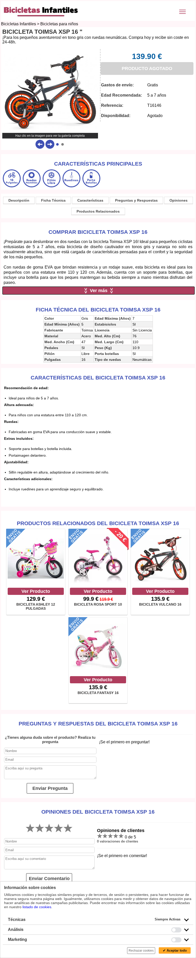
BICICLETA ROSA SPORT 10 (98, 604)
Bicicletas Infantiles (18, 24)
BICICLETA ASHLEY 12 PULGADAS (35, 606)
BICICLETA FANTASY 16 (98, 693)
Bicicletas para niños (59, 24)
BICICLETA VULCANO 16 (160, 604)
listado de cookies (36, 907)
